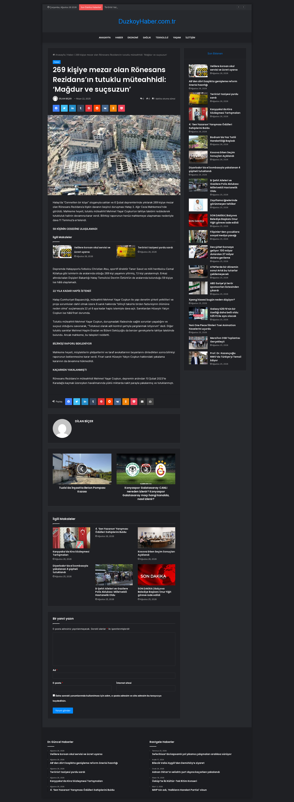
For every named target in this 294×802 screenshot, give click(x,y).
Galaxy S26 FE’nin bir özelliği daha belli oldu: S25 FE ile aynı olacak (224, 312)
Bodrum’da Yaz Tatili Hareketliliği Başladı (223, 139)
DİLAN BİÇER (65, 98)
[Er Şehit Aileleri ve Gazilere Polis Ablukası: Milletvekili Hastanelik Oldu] (114, 574)
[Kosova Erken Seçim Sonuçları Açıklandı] (156, 537)
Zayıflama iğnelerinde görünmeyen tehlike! (223, 202)
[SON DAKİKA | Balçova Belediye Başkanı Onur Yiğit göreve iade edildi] (156, 574)
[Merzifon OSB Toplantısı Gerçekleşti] (198, 342)
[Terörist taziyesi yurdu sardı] (126, 251)
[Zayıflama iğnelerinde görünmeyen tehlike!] (198, 205)
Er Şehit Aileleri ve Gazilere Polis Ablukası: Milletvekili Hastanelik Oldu (111, 592)
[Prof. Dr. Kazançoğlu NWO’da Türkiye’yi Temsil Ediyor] (198, 357)
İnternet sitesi (124, 682)
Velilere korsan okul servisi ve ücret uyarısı (224, 67)
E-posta (58, 682)
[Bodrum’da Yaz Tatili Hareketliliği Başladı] (198, 142)
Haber (119, 37)
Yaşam (177, 37)
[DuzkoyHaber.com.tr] (147, 21)
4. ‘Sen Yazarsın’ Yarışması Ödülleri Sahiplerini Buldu (111, 530)
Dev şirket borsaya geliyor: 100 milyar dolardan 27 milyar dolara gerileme (222, 252)
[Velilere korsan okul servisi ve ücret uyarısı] (62, 251)
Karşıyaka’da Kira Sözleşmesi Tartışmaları (71, 553)
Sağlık (147, 37)
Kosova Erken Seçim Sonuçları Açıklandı (156, 553)
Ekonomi (133, 37)
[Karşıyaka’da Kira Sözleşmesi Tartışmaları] (71, 537)
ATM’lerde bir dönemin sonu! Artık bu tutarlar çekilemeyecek (224, 270)
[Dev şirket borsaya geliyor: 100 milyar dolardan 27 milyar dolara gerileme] (198, 251)
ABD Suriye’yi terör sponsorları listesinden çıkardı (224, 287)
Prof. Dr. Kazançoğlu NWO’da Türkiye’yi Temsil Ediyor (225, 356)
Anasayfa (105, 37)
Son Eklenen (215, 53)
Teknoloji (162, 37)
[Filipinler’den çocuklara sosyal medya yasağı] (198, 236)
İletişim (190, 37)
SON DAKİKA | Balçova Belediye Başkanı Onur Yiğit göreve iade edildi (154, 592)
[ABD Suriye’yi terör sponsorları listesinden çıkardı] (198, 288)
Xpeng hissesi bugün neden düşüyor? (212, 299)
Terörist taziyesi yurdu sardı (119, 7)
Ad (55, 670)
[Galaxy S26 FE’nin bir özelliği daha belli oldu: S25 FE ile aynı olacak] (198, 313)
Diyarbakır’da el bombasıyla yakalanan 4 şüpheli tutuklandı (70, 569)
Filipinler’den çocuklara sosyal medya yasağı (224, 233)
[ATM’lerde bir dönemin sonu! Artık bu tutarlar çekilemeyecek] (198, 271)
